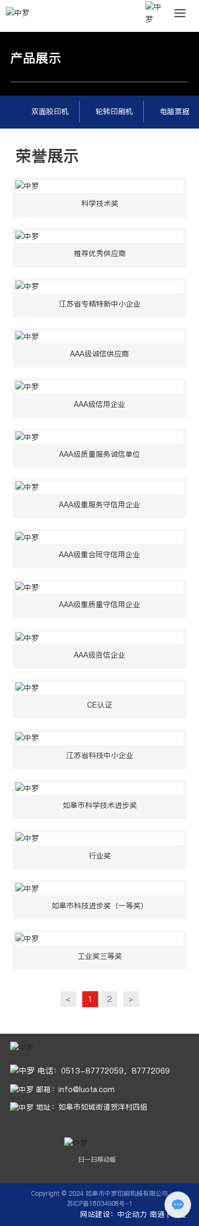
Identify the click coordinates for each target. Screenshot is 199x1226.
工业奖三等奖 (99, 956)
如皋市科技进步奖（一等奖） (99, 905)
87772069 (151, 1070)
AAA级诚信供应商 (99, 353)
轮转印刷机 (114, 111)
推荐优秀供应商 (100, 253)
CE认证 (99, 705)
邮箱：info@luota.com (74, 1089)
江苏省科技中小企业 (99, 755)
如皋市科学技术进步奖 (100, 805)
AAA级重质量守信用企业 (99, 604)
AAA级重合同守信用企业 (99, 554)
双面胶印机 (49, 111)
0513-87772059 (92, 1070)
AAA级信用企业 (99, 404)
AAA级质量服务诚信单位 (99, 454)
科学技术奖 (99, 203)
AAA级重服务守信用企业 (99, 504)
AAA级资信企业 (99, 655)
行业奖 (100, 855)
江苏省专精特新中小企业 (100, 304)
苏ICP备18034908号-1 (100, 1203)
